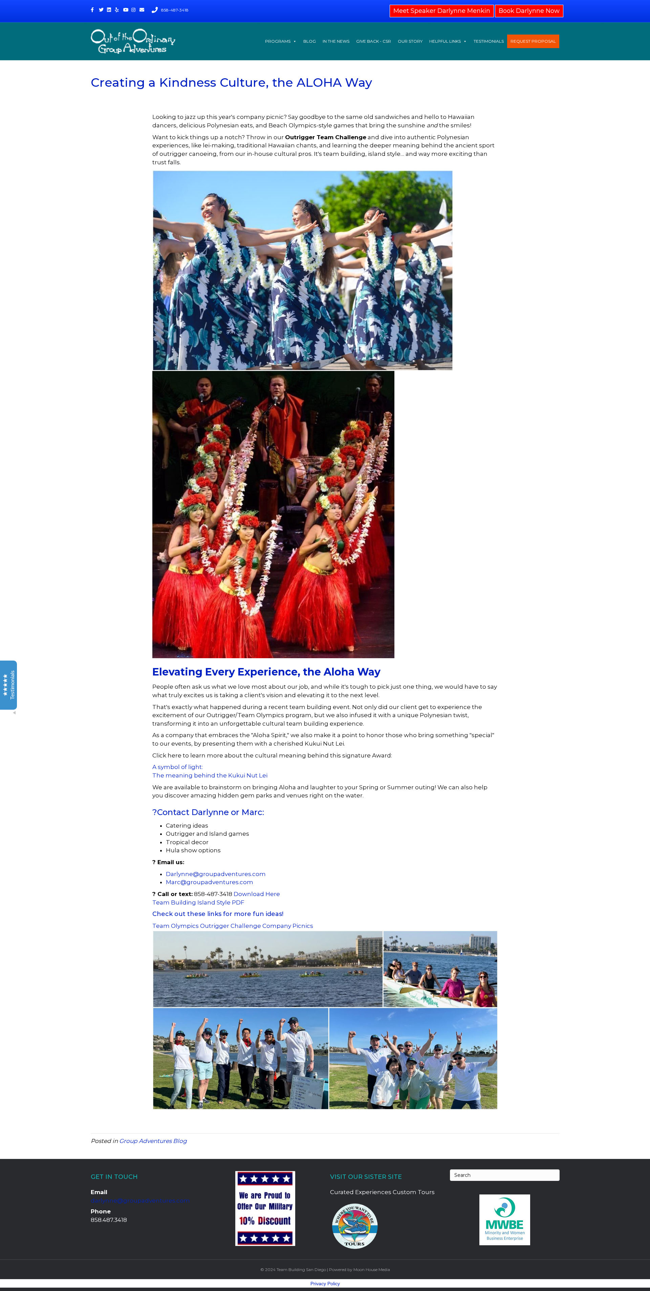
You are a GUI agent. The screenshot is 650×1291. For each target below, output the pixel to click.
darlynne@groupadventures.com (140, 1200)
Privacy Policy (325, 1283)
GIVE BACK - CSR (373, 41)
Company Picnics (287, 925)
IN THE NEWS (336, 41)
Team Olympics (176, 925)
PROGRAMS (277, 41)
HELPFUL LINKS (445, 41)
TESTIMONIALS (489, 41)
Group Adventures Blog (153, 1141)
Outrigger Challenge (231, 925)
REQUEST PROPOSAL (533, 41)
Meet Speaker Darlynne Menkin (441, 11)
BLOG (309, 41)
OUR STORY (410, 41)
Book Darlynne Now (529, 11)
